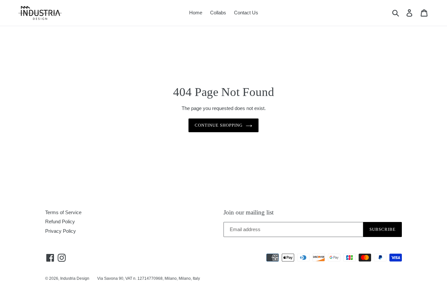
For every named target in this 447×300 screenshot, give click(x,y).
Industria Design (74, 278)
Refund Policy (60, 221)
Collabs (218, 12)
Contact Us (246, 12)
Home (195, 12)
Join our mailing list (249, 212)
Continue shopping (219, 125)
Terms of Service (63, 212)
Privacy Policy (60, 231)
